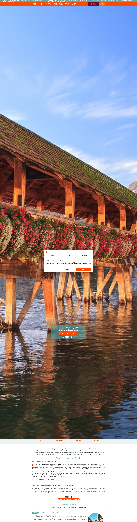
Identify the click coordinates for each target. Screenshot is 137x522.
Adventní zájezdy (74, 4)
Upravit (67, 269)
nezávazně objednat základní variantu (68, 499)
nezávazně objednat (68, 333)
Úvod (53, 445)
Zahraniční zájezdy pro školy (62, 445)
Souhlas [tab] (52, 255)
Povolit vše (84, 269)
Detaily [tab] (68, 255)
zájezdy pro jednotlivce (93, 4)
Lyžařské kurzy (61, 4)
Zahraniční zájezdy (48, 4)
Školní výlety (55, 4)
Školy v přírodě (42, 4)
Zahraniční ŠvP (67, 4)
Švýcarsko (72, 445)
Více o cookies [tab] (84, 255)
